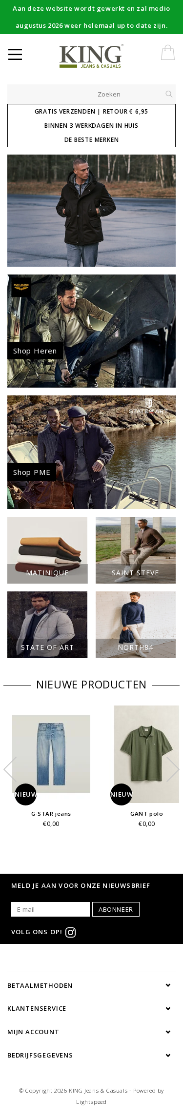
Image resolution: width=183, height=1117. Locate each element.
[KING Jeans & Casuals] (108, 56)
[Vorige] (19, 210)
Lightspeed (91, 1101)
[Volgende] (163, 210)
